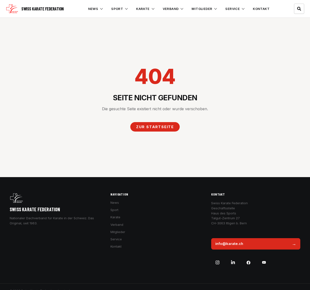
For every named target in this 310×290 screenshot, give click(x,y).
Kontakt (261, 9)
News (93, 9)
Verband (171, 9)
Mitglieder (202, 9)
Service (232, 9)
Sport (117, 9)
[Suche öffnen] (299, 9)
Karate (142, 9)
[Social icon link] (217, 262)
